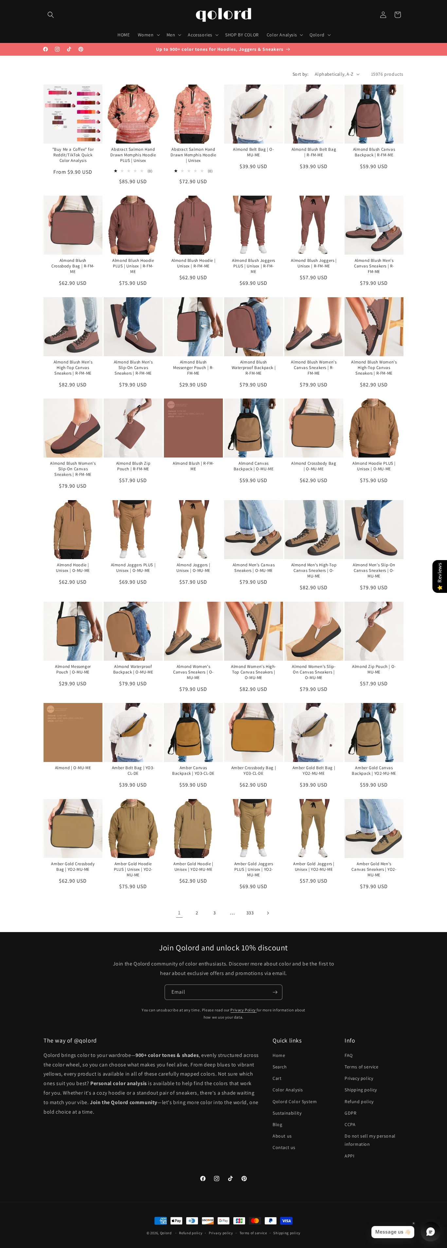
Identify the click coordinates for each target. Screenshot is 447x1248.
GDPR (350, 1113)
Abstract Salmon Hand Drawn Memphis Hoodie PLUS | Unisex (133, 155)
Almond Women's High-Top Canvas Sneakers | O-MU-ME (253, 672)
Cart (277, 1078)
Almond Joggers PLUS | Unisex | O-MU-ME (133, 567)
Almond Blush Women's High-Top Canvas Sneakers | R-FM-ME (374, 368)
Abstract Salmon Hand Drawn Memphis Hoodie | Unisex (193, 155)
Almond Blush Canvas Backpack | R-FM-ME (374, 152)
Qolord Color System (295, 1101)
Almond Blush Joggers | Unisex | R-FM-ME (313, 263)
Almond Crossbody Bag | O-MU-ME (313, 466)
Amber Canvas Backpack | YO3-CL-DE (193, 770)
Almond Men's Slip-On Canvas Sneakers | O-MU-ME (374, 570)
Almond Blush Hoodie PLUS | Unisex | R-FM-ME (133, 266)
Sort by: (300, 74)
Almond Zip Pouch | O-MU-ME (374, 669)
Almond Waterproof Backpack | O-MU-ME (133, 669)
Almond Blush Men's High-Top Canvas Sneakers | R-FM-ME (73, 368)
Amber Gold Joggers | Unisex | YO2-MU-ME (313, 866)
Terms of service (362, 1067)
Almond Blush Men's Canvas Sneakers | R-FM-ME (374, 266)
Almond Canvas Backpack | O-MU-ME (253, 466)
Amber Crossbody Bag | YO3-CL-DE (253, 770)
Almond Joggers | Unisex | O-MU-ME (193, 567)
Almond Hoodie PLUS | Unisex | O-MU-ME (374, 466)
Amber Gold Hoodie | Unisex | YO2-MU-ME (193, 866)
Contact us (284, 1147)
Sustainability (287, 1113)
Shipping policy (361, 1090)
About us (282, 1136)
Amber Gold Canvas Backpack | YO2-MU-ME (374, 770)
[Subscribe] (275, 992)
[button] (51, 15)
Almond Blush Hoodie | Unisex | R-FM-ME (193, 263)
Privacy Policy (243, 1009)
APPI (349, 1156)
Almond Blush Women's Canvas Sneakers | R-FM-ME (313, 368)
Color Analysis (288, 1090)
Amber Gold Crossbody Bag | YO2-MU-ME (73, 866)
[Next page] (267, 913)
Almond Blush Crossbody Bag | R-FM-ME (73, 266)
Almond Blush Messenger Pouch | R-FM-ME (193, 368)
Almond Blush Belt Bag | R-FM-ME (313, 152)
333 (250, 913)
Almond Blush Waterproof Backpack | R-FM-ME (253, 368)
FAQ (349, 1055)
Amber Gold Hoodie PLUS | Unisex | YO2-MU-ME (133, 869)
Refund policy (359, 1101)
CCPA (350, 1124)
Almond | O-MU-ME (73, 767)
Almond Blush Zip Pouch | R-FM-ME (133, 466)
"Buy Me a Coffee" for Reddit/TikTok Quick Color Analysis (73, 155)
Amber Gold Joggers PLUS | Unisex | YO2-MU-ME (253, 869)
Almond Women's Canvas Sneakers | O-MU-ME (193, 672)
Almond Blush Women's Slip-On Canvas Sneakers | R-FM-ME (73, 469)
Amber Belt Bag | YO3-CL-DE (133, 770)
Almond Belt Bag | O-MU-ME (253, 152)
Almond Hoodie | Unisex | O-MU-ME (73, 567)
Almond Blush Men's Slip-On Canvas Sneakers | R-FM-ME (133, 368)
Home (279, 1055)
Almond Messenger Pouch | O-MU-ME (73, 669)
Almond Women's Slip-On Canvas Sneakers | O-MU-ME (313, 672)
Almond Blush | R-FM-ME (193, 466)
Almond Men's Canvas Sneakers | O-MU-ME (254, 567)
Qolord (166, 1233)
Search (280, 1067)
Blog (277, 1124)
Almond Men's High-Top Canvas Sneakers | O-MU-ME (313, 570)
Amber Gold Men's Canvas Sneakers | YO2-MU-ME (373, 869)
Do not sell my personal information (370, 1140)
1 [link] (179, 912)
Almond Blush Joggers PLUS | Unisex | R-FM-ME (253, 266)
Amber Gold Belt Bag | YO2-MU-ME (313, 770)
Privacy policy (359, 1078)
